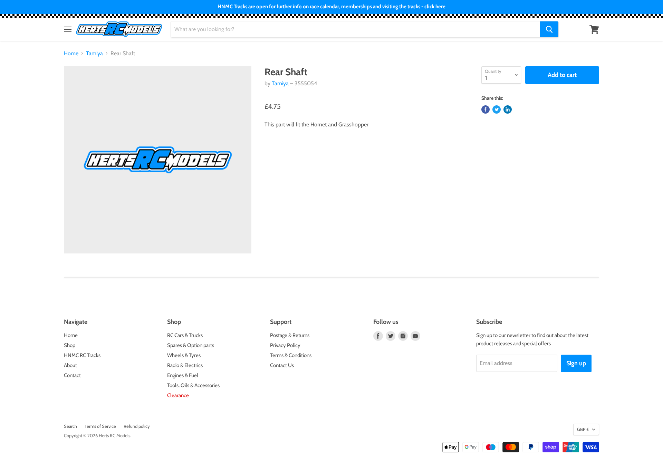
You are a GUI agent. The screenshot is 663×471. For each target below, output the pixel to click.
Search (70, 426)
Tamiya (94, 53)
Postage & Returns (289, 335)
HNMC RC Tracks (82, 355)
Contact (72, 375)
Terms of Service (100, 426)
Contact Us (282, 365)
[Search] (549, 29)
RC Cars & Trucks (185, 335)
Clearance (178, 395)
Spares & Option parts (190, 345)
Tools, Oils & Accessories (193, 385)
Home (71, 53)
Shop (69, 345)
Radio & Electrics (185, 365)
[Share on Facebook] (485, 109)
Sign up (576, 363)
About (70, 365)
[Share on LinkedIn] (507, 109)
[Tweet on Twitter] (496, 109)
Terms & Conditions (290, 355)
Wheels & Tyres (184, 355)
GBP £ (583, 429)
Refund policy (137, 426)
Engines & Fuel (182, 375)
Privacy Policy (285, 345)
